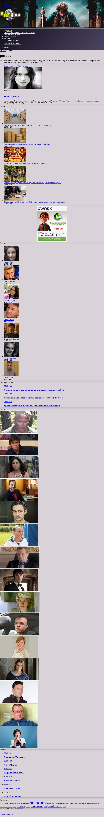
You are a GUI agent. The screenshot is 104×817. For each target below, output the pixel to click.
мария (93, 803)
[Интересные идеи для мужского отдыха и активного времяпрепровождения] (15, 181)
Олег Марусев (9, 281)
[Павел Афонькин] (19, 455)
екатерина (66, 803)
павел (18, 806)
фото (55, 806)
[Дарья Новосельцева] (19, 680)
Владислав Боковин (11, 339)
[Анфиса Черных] (11, 299)
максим (89, 803)
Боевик (11, 42)
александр (4, 803)
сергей (22, 807)
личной (83, 803)
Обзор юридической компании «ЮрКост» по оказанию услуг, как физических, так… (35, 202)
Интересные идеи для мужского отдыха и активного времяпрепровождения (32, 183)
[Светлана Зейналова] (19, 748)
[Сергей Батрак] (19, 725)
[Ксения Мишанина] (11, 356)
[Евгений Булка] (19, 500)
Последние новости (13, 34)
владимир (48, 803)
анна (27, 803)
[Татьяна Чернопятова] (19, 657)
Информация (13, 40)
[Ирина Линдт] (20, 612)
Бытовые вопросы (12, 44)
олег (11, 807)
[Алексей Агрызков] (18, 432)
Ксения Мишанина (11, 358)
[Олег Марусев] (11, 279)
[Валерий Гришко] (20, 568)
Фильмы (7, 38)
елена (71, 803)
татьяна (28, 807)
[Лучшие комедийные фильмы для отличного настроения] (15, 162)
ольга (14, 807)
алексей (11, 803)
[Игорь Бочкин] (11, 318)
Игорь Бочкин (9, 320)
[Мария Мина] (11, 260)
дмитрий (55, 803)
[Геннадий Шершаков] (19, 702)
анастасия (17, 803)
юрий (64, 807)
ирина (79, 803)
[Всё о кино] (10, 20)
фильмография (41, 806)
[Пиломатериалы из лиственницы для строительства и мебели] (15, 123)
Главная (3, 51)
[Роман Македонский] (19, 545)
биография (36, 802)
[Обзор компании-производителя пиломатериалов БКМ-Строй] (15, 142)
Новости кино (10, 36)
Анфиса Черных (10, 300)
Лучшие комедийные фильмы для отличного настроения (25, 163)
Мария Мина (9, 262)
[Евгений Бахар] (11, 375)
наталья (2, 807)
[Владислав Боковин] (11, 337)
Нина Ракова (11, 96)
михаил (97, 803)
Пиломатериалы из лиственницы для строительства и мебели (27, 125)
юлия (60, 806)
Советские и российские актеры (19, 33)
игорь (75, 803)
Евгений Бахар (9, 377)
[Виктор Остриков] (19, 590)
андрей (23, 803)
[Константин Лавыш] (19, 523)
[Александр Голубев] (19, 635)
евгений (60, 803)
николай (7, 806)
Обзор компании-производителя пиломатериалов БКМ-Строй (27, 144)
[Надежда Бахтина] (19, 477)
